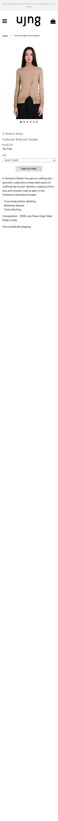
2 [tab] (24, 122)
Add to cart (29, 169)
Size (4, 155)
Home (5, 36)
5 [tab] (34, 122)
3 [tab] (27, 122)
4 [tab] (30, 122)
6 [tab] (37, 122)
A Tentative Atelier (12, 134)
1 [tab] (21, 122)
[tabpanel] (29, 79)
